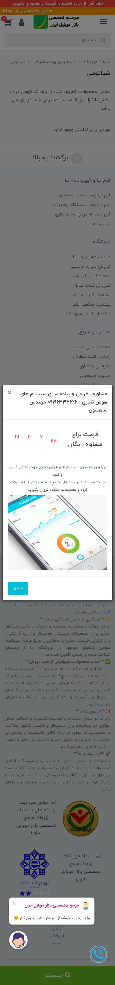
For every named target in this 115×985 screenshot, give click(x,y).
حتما (57, 507)
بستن (18, 588)
